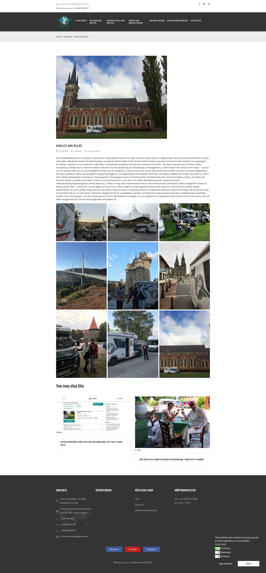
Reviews (68, 36)
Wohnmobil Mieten (95, 21)
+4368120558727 (68, 530)
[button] (217, 548)
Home (59, 36)
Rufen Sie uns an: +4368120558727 (72, 8)
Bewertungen (157, 20)
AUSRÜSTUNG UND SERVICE (116, 21)
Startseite (81, 20)
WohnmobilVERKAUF (177, 20)
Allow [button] (248, 563)
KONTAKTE (196, 20)
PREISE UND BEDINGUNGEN (136, 21)
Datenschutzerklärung (146, 510)
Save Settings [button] (225, 563)
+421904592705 (68, 524)
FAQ (137, 499)
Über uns (139, 504)
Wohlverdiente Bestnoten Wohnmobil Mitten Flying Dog (91, 443)
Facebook (114, 549)
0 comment (94, 151)
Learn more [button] (220, 544)
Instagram (152, 549)
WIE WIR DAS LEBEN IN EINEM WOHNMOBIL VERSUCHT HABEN (171, 459)
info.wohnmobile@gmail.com (74, 536)
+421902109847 (67, 518)
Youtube (133, 549)
